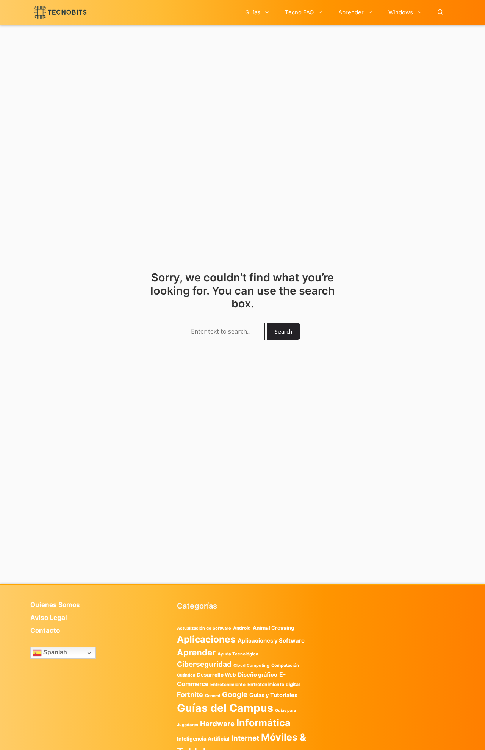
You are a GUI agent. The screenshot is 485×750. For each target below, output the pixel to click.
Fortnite (190, 695)
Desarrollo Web (216, 675)
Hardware (217, 723)
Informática (263, 722)
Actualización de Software (204, 628)
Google (234, 694)
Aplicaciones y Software (271, 640)
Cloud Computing (251, 665)
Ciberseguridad (204, 664)
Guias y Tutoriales (273, 695)
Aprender (351, 12)
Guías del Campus (225, 707)
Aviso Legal (48, 617)
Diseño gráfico (257, 674)
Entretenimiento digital (273, 684)
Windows (400, 12)
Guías (252, 12)
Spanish (54, 652)
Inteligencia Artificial (203, 739)
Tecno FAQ (299, 12)
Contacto (45, 630)
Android (242, 628)
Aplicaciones (206, 639)
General (212, 695)
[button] (440, 12)
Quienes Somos (55, 605)
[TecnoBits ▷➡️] (60, 12)
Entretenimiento (228, 684)
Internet (245, 738)
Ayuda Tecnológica (237, 654)
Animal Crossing (273, 628)
